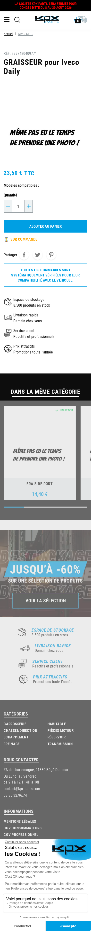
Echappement (16, 737)
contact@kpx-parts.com (22, 788)
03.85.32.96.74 (15, 795)
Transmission (60, 743)
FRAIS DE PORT (39, 483)
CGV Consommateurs (23, 827)
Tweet (37, 255)
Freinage (12, 743)
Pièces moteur (61, 730)
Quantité (10, 194)
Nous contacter (21, 760)
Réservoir (57, 737)
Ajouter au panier (45, 226)
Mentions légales (20, 821)
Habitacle (57, 723)
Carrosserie (15, 723)
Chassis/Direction (20, 730)
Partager (24, 255)
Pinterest (51, 255)
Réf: (7, 53)
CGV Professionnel (21, 834)
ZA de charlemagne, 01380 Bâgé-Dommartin (38, 769)
